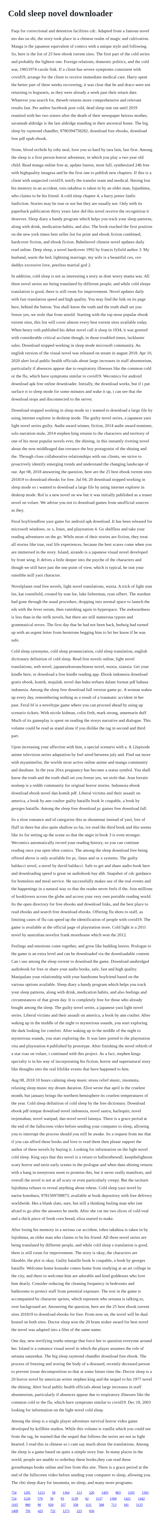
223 (79, 1511)
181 (126, 1505)
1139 (74, 1498)
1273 (66, 1511)
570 (40, 1498)
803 (118, 1492)
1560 (113, 1498)
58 (53, 1492)
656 (91, 1511)
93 (62, 1498)
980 (27, 1505)
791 (28, 1511)
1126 (27, 1498)
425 (40, 1511)
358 (75, 1505)
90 (39, 1505)
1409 (14, 1511)
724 (13, 1498)
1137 (99, 1498)
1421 (127, 1498)
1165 (14, 1505)
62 (87, 1498)
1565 (145, 1492)
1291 (27, 1492)
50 (51, 1498)
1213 (41, 1492)
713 (113, 1505)
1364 (66, 1492)
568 (101, 1505)
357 (63, 1505)
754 (13, 1492)
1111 (88, 1505)
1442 (141, 1498)
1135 (139, 1505)
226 (91, 1492)
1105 (131, 1492)
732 (52, 1511)
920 (50, 1505)
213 (79, 1492)
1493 (104, 1492)
